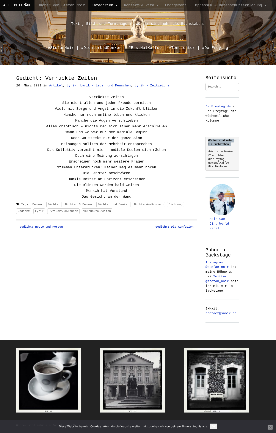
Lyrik (71, 86)
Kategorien (103, 5)
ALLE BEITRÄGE (17, 5)
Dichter (54, 204)
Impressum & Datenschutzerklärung (228, 5)
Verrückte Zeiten (97, 211)
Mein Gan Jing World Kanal (219, 223)
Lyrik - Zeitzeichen (153, 86)
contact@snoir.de (221, 313)
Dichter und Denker (113, 204)
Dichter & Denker (79, 204)
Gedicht (24, 211)
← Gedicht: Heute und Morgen (39, 226)
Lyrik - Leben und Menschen (105, 86)
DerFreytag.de (218, 106)
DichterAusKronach (148, 204)
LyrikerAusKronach (63, 211)
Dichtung (175, 204)
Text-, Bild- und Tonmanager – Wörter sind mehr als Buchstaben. (138, 24)
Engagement (176, 5)
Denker (37, 204)
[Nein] (270, 427)
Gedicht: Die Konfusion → (176, 226)
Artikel (56, 86)
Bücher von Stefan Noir (61, 5)
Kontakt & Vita (140, 5)
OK (214, 426)
